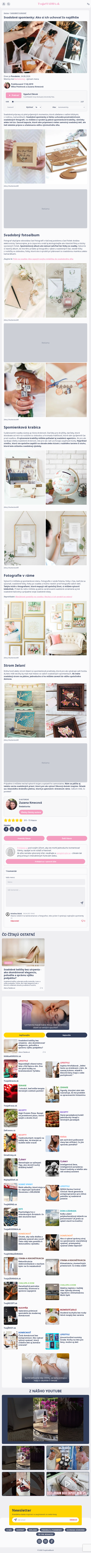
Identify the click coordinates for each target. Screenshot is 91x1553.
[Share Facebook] (6, 829)
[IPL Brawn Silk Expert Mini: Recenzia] (68, 1484)
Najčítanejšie (24, 1035)
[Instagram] (39, 1541)
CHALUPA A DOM (26, 1283)
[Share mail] (34, 829)
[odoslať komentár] (81, 903)
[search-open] (8, 4)
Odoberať (73, 1520)
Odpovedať (15, 921)
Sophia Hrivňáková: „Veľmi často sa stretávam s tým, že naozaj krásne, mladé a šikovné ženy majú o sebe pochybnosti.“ (73, 1070)
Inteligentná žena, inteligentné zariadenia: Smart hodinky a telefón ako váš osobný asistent (73, 1168)
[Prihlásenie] (4, 4)
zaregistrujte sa (63, 853)
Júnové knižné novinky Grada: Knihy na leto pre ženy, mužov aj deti (71, 1339)
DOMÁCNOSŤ (24, 1233)
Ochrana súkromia (76, 1530)
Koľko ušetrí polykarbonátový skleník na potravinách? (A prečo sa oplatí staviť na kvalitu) (73, 1217)
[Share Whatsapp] (11, 829)
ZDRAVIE (22, 1085)
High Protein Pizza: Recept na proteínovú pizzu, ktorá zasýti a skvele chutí (31, 1115)
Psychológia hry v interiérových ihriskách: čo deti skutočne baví (31, 1214)
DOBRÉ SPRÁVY (25, 1184)
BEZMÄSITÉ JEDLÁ (68, 1309)
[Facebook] (51, 1541)
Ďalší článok (67, 838)
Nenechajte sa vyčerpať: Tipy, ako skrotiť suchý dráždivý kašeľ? (29, 1165)
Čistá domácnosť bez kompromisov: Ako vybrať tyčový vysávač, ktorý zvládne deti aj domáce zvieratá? (30, 1340)
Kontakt (20, 1530)
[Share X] (17, 829)
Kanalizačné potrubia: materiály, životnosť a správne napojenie (28, 1288)
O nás (9, 1530)
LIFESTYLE (23, 1061)
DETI (20, 1209)
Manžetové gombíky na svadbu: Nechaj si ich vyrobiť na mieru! (43, 596)
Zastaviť (10, 107)
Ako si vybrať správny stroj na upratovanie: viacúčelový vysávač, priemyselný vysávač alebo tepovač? (73, 1242)
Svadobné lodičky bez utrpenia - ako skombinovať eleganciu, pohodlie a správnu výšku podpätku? (31, 1044)
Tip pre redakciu (45, 1534)
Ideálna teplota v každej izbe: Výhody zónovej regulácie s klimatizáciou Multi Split (72, 1291)
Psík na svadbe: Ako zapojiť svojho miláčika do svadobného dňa (43, 259)
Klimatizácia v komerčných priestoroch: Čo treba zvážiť (73, 1264)
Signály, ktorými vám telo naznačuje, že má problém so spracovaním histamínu (73, 1092)
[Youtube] (45, 1541)
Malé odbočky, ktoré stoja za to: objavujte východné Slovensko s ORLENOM (31, 1189)
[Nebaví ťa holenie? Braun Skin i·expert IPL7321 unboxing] (23, 1484)
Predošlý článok (24, 838)
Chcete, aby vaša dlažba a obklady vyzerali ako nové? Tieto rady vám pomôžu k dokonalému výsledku (31, 1240)
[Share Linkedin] (29, 829)
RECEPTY (22, 1110)
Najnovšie (67, 1035)
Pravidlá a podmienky (52, 1530)
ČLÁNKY (22, 1159)
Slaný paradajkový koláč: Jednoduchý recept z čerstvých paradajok (72, 1117)
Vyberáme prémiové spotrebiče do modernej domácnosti (29, 1313)
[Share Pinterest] (23, 829)
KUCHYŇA (23, 1308)
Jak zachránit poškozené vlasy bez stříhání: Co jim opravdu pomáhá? (72, 1142)
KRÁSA (63, 1136)
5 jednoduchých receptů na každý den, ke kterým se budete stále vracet (31, 1140)
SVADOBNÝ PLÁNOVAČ (18, 13)
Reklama (33, 1530)
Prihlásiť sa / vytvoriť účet (45, 861)
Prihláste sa (22, 848)
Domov (6, 13)
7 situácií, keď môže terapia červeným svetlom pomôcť (31, 1089)
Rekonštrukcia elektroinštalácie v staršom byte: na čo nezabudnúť (31, 1263)
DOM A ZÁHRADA (68, 1211)
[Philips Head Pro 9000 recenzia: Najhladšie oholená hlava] (68, 1458)
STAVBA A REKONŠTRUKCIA (31, 1258)
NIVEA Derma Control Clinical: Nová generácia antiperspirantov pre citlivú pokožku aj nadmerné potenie (73, 1194)
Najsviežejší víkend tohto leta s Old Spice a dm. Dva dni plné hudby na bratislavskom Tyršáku (30, 1067)
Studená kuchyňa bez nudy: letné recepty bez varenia (73, 1314)
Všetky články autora (31, 812)
